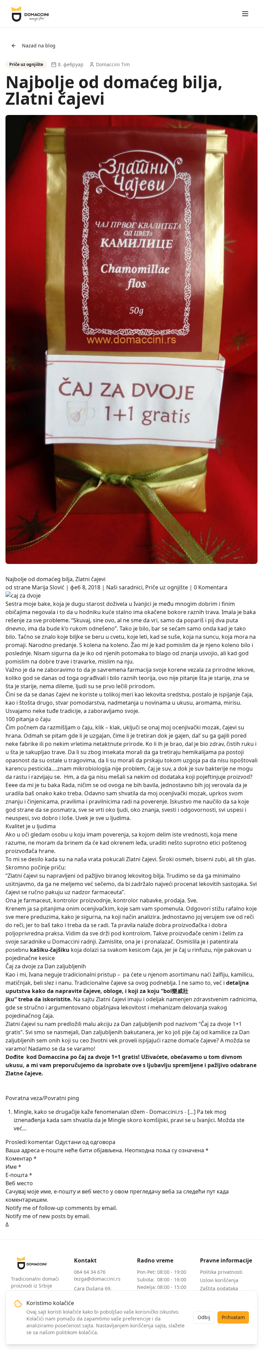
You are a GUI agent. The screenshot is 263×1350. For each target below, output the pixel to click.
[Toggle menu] (245, 14)
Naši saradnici (124, 587)
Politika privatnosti (221, 1272)
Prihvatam (233, 1317)
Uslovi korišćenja (219, 1280)
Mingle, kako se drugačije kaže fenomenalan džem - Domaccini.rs (98, 1112)
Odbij (204, 1317)
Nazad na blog (38, 45)
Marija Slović (48, 587)
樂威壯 (180, 991)
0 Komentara (210, 587)
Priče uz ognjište (166, 587)
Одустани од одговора (85, 1142)
